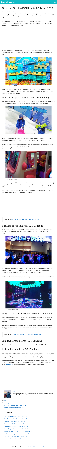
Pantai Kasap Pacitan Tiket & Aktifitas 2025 (15, 419)
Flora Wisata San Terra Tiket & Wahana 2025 (16, 436)
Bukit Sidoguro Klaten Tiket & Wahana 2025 (16, 429)
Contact (44, 446)
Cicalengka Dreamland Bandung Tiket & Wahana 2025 (18, 431)
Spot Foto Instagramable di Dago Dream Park (25, 219)
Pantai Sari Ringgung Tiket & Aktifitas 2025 (15, 405)
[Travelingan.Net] (8, 2)
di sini (49, 357)
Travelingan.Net (9, 364)
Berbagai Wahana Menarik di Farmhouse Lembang (26, 334)
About (27, 446)
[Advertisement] (28, 38)
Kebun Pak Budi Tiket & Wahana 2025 (14, 407)
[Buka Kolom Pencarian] (51, 2)
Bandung (6, 403)
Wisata (6, 401)
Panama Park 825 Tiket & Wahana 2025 (14, 424)
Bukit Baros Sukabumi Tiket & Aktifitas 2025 (16, 416)
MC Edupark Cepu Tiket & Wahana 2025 (15, 439)
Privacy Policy (32, 446)
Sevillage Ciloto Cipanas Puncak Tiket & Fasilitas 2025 (18, 434)
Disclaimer (39, 446)
